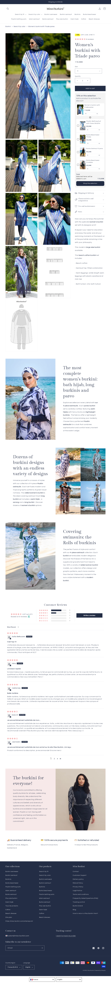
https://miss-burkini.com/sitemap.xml (19, 921)
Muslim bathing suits (13, 887)
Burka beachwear (11, 883)
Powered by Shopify (100, 970)
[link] (80, 109)
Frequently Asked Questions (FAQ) (85, 898)
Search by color (19, 26)
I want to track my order (66, 936)
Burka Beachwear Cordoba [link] (92, 161)
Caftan (8, 909)
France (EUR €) (13, 967)
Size (76, 66)
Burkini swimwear (11, 871)
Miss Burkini (90, 970)
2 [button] (54, 759)
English (27, 967)
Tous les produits (11, 906)
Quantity (78, 76)
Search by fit (44, 871)
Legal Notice (77, 890)
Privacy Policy (78, 887)
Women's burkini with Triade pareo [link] (92, 106)
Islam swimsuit (10, 890)
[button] (7, 8)
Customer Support (80, 875)
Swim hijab (9, 902)
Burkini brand (78, 906)
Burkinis (8, 879)
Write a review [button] (89, 615)
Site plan (8, 917)
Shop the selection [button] (90, 183)
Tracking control (79, 902)
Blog (74, 909)
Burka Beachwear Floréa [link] (92, 136)
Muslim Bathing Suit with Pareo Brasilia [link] (93, 122)
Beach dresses (10, 913)
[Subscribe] (42, 948)
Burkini (8, 26)
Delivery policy (78, 879)
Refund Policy (78, 883)
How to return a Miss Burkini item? (85, 913)
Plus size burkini (11, 898)
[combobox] (42, 979)
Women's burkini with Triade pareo (41, 26)
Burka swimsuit (11, 894)
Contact (76, 871)
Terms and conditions (81, 894)
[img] (12, 633)
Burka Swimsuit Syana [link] (94, 148)
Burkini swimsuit (11, 875)
